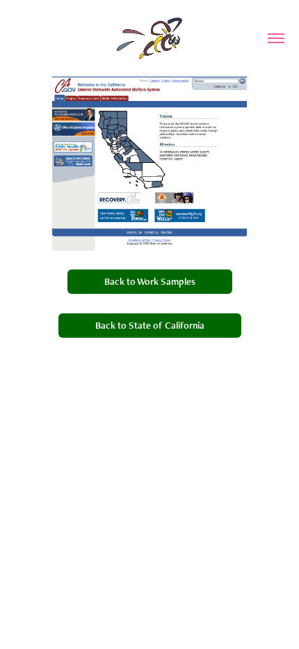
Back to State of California (149, 325)
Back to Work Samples (149, 281)
